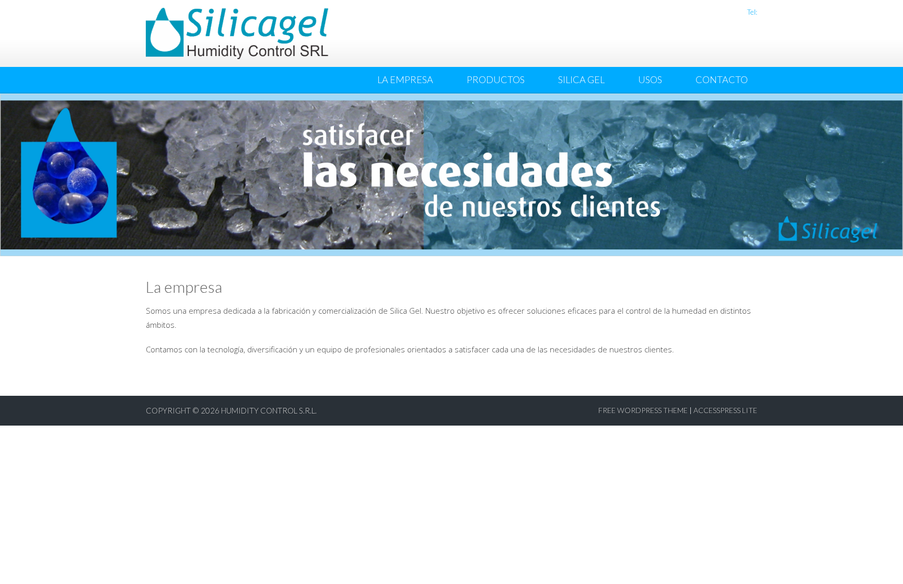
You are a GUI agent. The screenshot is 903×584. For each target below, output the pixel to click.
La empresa (405, 79)
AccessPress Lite (725, 410)
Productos (496, 79)
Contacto (722, 79)
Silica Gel (581, 79)
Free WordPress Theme (643, 410)
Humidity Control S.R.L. (269, 410)
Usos (650, 79)
